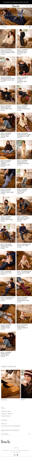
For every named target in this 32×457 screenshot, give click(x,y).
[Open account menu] (27, 6)
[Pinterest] (17, 455)
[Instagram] (15, 455)
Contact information (16, 452)
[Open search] (5, 6)
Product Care (5, 411)
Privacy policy (19, 450)
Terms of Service (7, 414)
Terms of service (12, 450)
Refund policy (6, 416)
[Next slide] (29, 385)
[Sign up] (29, 434)
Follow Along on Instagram (10, 426)
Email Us (4, 423)
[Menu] (1, 6)
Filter (4, 27)
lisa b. (18, 447)
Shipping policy (26, 450)
